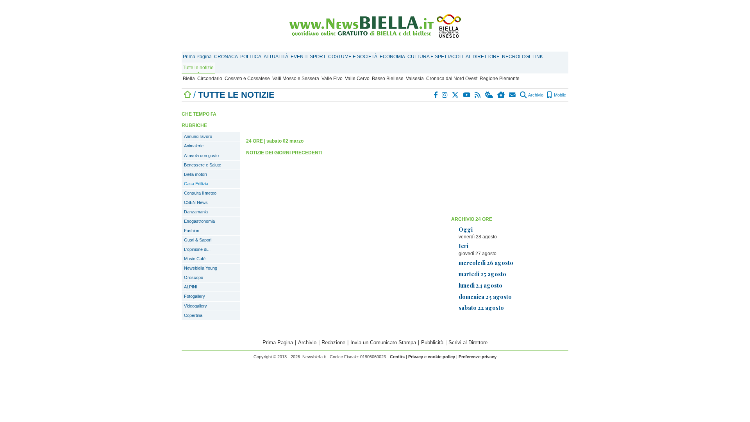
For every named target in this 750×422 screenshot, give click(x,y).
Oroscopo (193, 277)
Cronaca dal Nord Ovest (451, 78)
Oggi (466, 229)
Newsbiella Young (200, 268)
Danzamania (196, 211)
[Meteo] (489, 95)
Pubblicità (432, 342)
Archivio (535, 95)
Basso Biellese (388, 78)
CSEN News (196, 202)
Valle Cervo (357, 78)
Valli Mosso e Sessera (295, 78)
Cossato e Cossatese (247, 78)
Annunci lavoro (198, 136)
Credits (397, 356)
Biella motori (195, 174)
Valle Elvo (332, 78)
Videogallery (195, 306)
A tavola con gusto (201, 155)
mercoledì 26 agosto (486, 262)
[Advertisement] (509, 158)
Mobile (559, 95)
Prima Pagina (197, 56)
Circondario (209, 78)
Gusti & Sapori (197, 240)
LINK (537, 56)
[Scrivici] (512, 95)
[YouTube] (467, 95)
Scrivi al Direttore (468, 342)
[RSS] (478, 95)
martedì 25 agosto (482, 274)
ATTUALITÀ (276, 56)
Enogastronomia (199, 221)
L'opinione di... (197, 249)
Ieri (463, 246)
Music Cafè (194, 258)
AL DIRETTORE (483, 56)
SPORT (318, 56)
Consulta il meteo (200, 193)
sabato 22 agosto (481, 307)
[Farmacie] (501, 95)
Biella (189, 78)
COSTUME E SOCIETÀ (352, 56)
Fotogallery (194, 296)
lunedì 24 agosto (480, 285)
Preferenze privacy (477, 356)
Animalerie (194, 145)
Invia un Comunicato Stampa (383, 342)
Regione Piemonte (500, 78)
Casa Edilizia (196, 183)
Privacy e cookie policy (431, 356)
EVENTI (299, 56)
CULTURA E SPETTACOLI (435, 56)
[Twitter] (455, 95)
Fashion (191, 230)
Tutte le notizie (198, 67)
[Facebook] (436, 95)
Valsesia (415, 78)
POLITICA (250, 56)
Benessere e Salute (202, 165)
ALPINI (190, 286)
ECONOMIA (392, 56)
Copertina (193, 315)
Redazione (333, 342)
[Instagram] (445, 95)
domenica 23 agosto (485, 296)
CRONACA (226, 56)
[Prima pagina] (187, 95)
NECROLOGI (516, 56)
